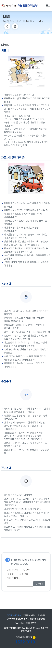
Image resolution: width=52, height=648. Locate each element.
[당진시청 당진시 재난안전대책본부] (24, 5)
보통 (11, 574)
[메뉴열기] (48, 5)
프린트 (15, 26)
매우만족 (13, 569)
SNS (7, 26)
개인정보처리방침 (14, 615)
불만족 (24, 574)
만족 (27, 569)
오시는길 (41, 615)
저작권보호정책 (29, 615)
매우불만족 (14, 578)
